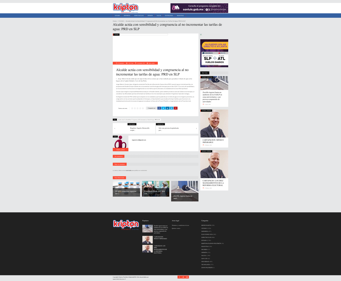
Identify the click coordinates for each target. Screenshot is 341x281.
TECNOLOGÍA (205, 264)
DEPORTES (204, 231)
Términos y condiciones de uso (180, 225)
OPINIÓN (209, 110)
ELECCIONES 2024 (207, 234)
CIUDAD (121, 21)
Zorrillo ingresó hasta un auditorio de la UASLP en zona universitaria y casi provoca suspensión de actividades (212, 97)
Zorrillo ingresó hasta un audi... (183, 197)
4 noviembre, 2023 (141, 63)
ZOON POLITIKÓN (207, 267)
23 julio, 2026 (207, 104)
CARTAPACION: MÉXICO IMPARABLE (213, 141)
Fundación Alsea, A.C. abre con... (154, 192)
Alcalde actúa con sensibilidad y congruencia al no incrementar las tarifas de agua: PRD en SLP (139, 119)
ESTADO (204, 151)
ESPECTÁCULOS (206, 237)
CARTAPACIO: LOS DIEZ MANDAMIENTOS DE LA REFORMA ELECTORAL (213, 182)
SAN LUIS (204, 258)
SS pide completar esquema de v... (125, 192)
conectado (128, 170)
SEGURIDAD (205, 261)
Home (115, 21)
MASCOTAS (209, 77)
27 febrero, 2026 (208, 188)
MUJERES (204, 249)
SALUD (203, 255)
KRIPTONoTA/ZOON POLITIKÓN (211, 243)
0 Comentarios (121, 63)
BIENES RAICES (206, 225)
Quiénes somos (176, 228)
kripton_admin (151, 63)
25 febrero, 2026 (208, 145)
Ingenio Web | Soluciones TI (119, 279)
